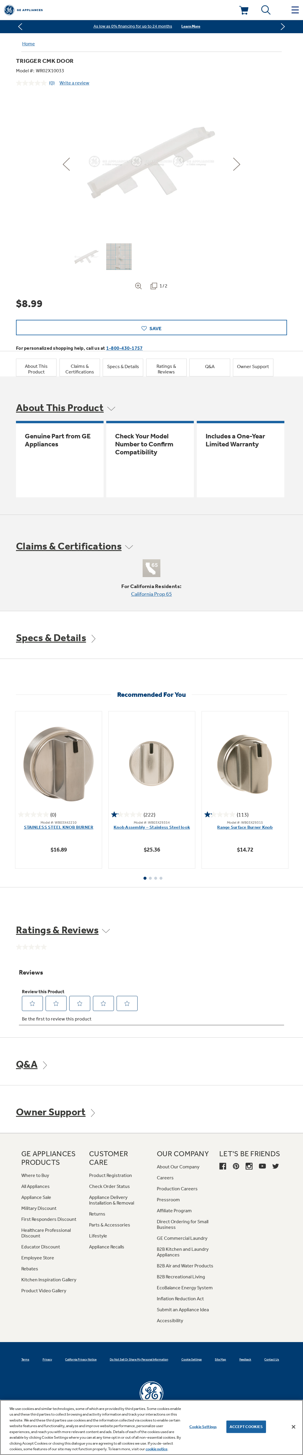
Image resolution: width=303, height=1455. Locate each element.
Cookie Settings (203, 1426)
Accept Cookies (246, 1426)
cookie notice (156, 1449)
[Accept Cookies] (293, 1426)
